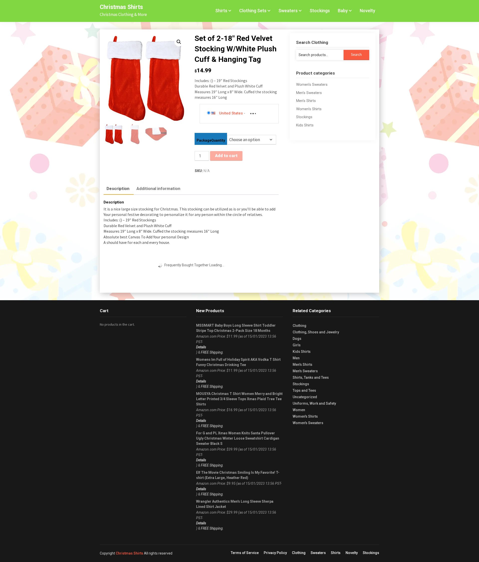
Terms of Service (245, 553)
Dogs (297, 339)
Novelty (367, 10)
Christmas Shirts (121, 7)
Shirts (221, 10)
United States (231, 113)
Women (299, 410)
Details (201, 347)
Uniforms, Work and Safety (314, 403)
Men (296, 358)
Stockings (320, 10)
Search (356, 54)
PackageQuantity (211, 140)
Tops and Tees (304, 390)
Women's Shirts (309, 109)
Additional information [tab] (158, 188)
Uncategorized (305, 397)
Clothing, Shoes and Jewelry (316, 332)
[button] (178, 41)
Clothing (299, 326)
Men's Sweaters (309, 93)
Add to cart (226, 155)
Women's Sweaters (312, 84)
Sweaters (288, 10)
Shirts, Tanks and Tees (311, 377)
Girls (297, 345)
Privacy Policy (275, 553)
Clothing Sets (252, 10)
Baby (343, 10)
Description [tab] (118, 188)
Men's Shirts (306, 100)
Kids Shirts (305, 125)
